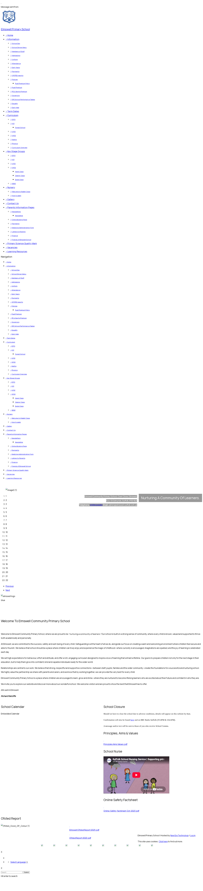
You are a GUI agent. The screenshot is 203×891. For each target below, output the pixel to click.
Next (8, 590)
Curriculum (12, 115)
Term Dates (13, 111)
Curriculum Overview (19, 147)
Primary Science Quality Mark (22, 243)
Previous (10, 586)
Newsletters (16, 212)
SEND (14, 184)
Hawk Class (19, 172)
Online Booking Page (19, 220)
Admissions (16, 55)
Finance (15, 236)
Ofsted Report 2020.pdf (80, 838)
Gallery (10, 199)
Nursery (11, 187)
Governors (16, 95)
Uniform (15, 59)
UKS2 (14, 135)
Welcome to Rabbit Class (21, 192)
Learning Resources (17, 251)
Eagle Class (19, 180)
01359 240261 (96, 505)
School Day (16, 43)
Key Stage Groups (16, 151)
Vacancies (12, 247)
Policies (15, 79)
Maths (14, 139)
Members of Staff (18, 51)
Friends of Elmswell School (21, 240)
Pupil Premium (17, 87)
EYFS (13, 119)
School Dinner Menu (19, 47)
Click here (163, 841)
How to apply (16, 196)
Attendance (16, 63)
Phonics (15, 143)
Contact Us (13, 203)
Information (13, 39)
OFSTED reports (17, 75)
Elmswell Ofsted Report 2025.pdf (84, 830)
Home (10, 35)
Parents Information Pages (20, 207)
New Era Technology (179, 835)
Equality (15, 103)
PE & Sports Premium (19, 91)
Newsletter (19, 216)
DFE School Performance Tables (23, 99)
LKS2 (14, 131)
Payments (15, 71)
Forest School (20, 127)
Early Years (16, 67)
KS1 (13, 123)
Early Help (15, 107)
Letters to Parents (18, 232)
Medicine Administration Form (23, 228)
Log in (192, 835)
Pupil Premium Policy (22, 83)
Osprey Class (20, 176)
